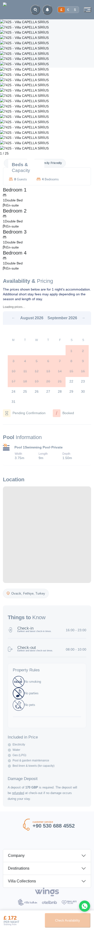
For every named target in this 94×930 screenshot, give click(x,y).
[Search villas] (35, 10)
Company (16, 855)
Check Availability (67, 920)
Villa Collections (22, 881)
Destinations (18, 868)
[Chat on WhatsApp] (84, 906)
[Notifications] (47, 10)
